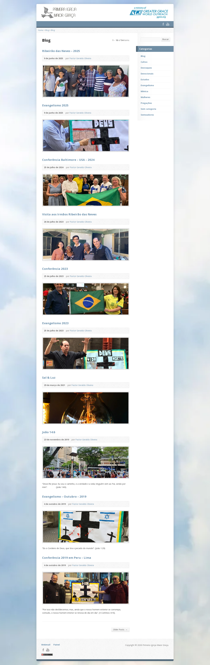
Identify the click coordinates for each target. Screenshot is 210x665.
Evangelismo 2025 (55, 105)
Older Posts (120, 629)
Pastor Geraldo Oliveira (80, 58)
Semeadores (147, 114)
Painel (56, 644)
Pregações (146, 103)
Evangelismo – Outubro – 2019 (64, 496)
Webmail (45, 644)
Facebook (163, 24)
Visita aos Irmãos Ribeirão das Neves (69, 214)
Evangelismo (147, 85)
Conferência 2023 (55, 269)
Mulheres (145, 97)
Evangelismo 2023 (55, 323)
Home (40, 30)
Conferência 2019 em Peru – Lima (66, 558)
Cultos (144, 62)
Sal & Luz (48, 377)
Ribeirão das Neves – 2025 (61, 51)
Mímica (144, 91)
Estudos (145, 79)
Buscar (165, 39)
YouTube (167, 24)
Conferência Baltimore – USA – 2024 (68, 160)
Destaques (146, 67)
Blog (47, 30)
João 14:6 (48, 432)
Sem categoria (148, 109)
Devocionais (147, 73)
